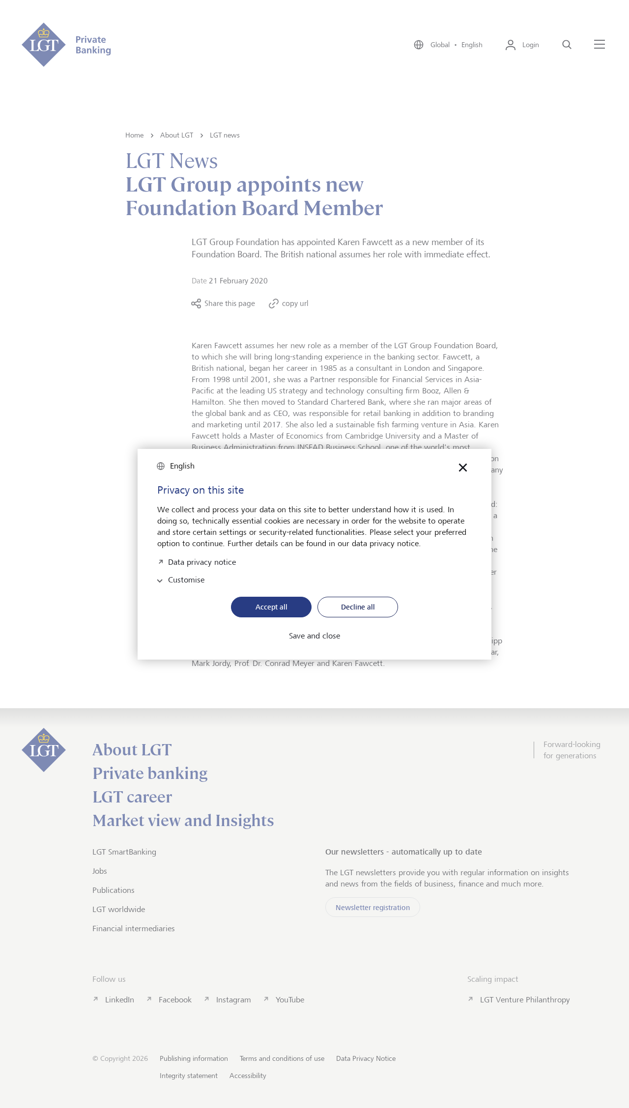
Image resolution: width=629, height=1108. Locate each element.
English (182, 466)
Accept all (271, 606)
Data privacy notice (202, 561)
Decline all (358, 606)
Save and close (314, 636)
